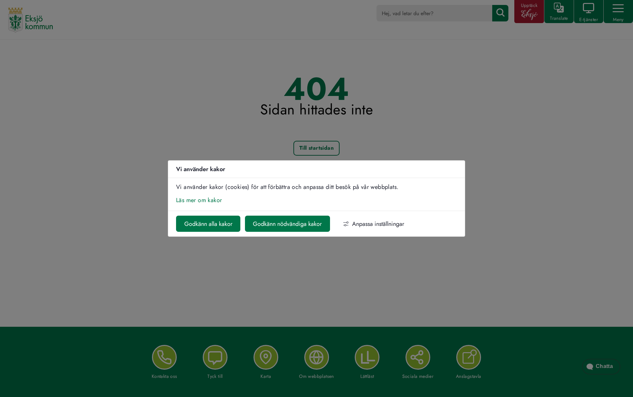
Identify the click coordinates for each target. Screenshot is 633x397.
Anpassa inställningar (378, 224)
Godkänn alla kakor (208, 224)
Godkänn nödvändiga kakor (287, 224)
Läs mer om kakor (199, 200)
